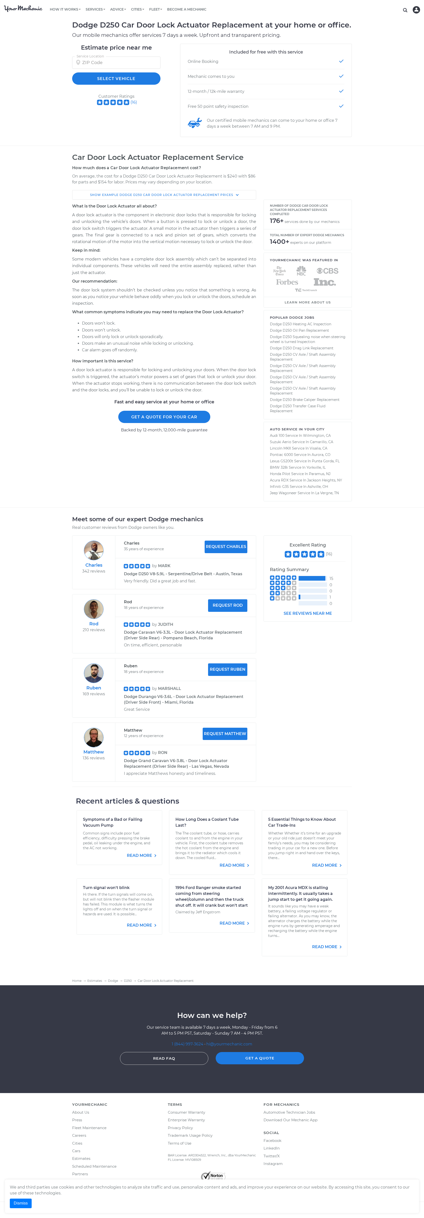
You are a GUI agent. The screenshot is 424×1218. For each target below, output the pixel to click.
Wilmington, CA (317, 435)
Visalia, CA (318, 448)
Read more (140, 855)
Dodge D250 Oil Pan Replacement (299, 330)
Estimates (81, 1158)
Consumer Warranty (186, 1112)
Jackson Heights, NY (324, 480)
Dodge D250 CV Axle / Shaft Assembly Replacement (303, 357)
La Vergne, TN (327, 493)
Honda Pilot (280, 474)
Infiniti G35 (279, 486)
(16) (134, 102)
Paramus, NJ (320, 474)
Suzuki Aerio (280, 442)
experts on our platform (310, 242)
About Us (80, 1112)
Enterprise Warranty (186, 1120)
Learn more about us (308, 302)
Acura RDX (279, 480)
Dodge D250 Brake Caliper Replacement (305, 399)
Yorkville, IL (316, 467)
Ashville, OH (317, 486)
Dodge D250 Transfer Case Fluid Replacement (297, 408)
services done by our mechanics (312, 221)
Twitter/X (272, 1156)
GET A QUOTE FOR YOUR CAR (164, 417)
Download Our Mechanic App (291, 1120)
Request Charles (226, 546)
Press (77, 1120)
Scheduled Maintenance (94, 1166)
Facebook (272, 1140)
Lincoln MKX (280, 448)
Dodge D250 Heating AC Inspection (300, 324)
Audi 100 (277, 435)
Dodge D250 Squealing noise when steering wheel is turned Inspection (307, 339)
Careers (79, 1135)
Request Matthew (225, 733)
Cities (77, 1143)
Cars (76, 1151)
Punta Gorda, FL (326, 461)
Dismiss (21, 1203)
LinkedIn (272, 1148)
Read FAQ (164, 1058)
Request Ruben (227, 669)
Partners (80, 1174)
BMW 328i (279, 467)
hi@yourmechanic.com (229, 1044)
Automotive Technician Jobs (289, 1112)
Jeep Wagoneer (283, 493)
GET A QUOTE (259, 1058)
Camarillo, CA (321, 442)
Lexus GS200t (281, 461)
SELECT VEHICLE (116, 78)
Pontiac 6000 (281, 454)
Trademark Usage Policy (190, 1135)
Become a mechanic (186, 9)
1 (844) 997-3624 (188, 1044)
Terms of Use (179, 1143)
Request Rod (228, 605)
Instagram (273, 1163)
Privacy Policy (180, 1127)
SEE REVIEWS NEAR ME (308, 613)
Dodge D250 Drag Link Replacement (301, 348)
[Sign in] (416, 10)
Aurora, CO (321, 454)
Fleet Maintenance (89, 1127)
